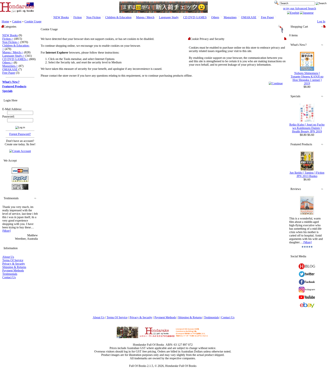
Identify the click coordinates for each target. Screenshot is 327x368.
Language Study (169, 17)
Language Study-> (13, 55)
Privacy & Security (13, 263)
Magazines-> (10, 66)
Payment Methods (13, 270)
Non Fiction (93, 17)
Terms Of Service (12, 260)
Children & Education (118, 17)
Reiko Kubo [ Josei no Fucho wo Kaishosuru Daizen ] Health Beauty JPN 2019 (307, 128)
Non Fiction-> (10, 42)
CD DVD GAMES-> (15, 59)
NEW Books (61, 17)
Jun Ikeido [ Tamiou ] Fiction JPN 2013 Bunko (307, 174)
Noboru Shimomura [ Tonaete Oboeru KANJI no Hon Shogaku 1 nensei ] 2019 (307, 78)
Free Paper (267, 17)
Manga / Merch (145, 17)
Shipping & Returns (14, 267)
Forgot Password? (20, 134)
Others (215, 17)
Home (5, 21)
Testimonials (9, 273)
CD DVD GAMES (195, 17)
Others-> (7, 62)
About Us (8, 256)
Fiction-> (7, 38)
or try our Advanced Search (299, 8)
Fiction (77, 17)
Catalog (16, 21)
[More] (6, 230)
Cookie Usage (32, 21)
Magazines (230, 17)
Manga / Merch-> (12, 52)
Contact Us (9, 277)
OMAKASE (248, 17)
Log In (321, 21)
